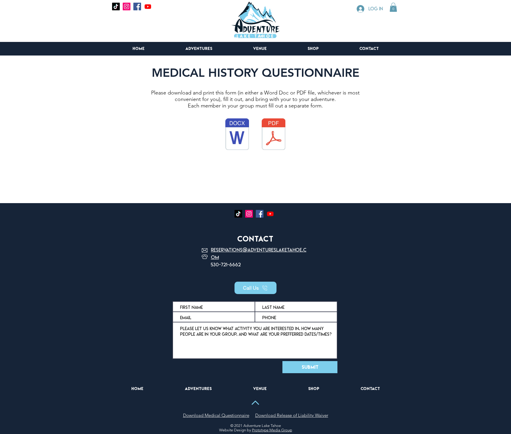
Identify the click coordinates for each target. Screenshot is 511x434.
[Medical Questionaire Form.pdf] (273, 135)
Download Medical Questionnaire (216, 415)
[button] (393, 7)
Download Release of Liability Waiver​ (291, 415)
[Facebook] (137, 6)
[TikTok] (116, 6)
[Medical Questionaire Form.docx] (237, 135)
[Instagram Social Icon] (126, 6)
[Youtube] (148, 6)
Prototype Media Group (272, 430)
